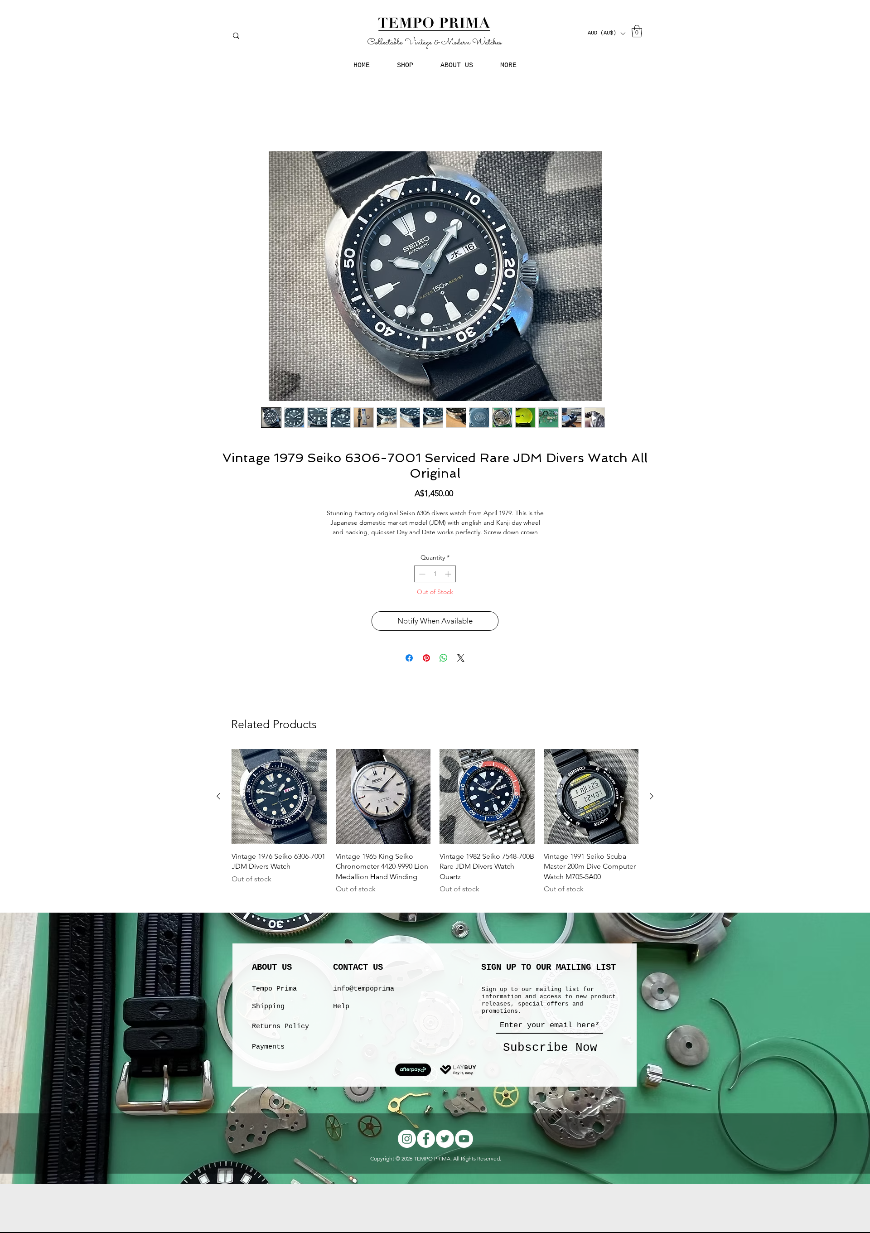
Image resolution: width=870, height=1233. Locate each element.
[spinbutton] (435, 585)
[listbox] (606, 33)
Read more (435, 543)
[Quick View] (279, 808)
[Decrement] (421, 585)
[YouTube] (464, 1150)
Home (223, 120)
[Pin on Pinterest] (426, 669)
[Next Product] (651, 807)
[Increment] (448, 585)
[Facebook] (426, 1150)
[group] (435, 838)
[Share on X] (460, 669)
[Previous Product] (218, 807)
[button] (606, 33)
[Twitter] (445, 1150)
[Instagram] (407, 1150)
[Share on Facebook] (409, 669)
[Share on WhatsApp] (443, 669)
